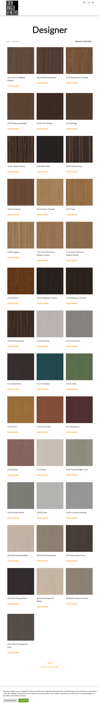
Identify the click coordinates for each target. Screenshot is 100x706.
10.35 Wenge (71, 123)
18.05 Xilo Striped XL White (45, 599)
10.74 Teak (70, 209)
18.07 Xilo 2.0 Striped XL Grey (17, 645)
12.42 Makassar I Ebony (47, 298)
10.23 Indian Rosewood (46, 77)
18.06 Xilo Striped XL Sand (77, 598)
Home (8, 41)
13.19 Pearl (41, 469)
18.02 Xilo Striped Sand (46, 555)
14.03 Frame (42, 512)
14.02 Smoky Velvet (15, 512)
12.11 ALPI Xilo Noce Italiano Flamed (46, 253)
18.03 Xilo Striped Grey (75, 555)
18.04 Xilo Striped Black (17, 598)
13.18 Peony (12, 469)
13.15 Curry (12, 426)
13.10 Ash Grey (43, 341)
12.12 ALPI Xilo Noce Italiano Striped (75, 253)
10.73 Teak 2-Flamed (45, 209)
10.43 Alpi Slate (43, 166)
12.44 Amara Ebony (15, 341)
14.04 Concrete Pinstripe (76, 512)
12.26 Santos (12, 298)
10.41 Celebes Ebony (16, 166)
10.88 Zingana (13, 252)
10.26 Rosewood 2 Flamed (77, 77)
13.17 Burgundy (72, 426)
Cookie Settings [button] (10, 700)
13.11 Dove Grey (73, 341)
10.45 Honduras (14, 209)
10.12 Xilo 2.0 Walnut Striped (16, 78)
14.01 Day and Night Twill (77, 469)
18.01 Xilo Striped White (17, 555)
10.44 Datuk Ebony (74, 166)
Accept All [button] (23, 700)
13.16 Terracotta (44, 426)
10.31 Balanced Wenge (17, 123)
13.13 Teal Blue (43, 383)
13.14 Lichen (71, 383)
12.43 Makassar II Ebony (76, 298)
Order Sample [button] (13, 86)
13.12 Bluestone (14, 383)
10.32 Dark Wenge (44, 123)
